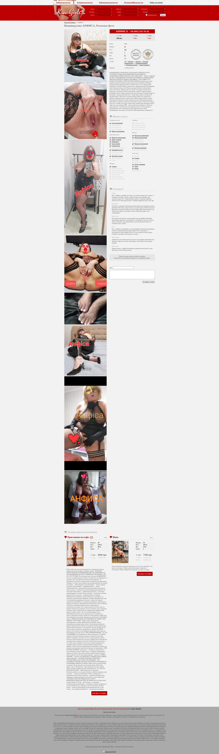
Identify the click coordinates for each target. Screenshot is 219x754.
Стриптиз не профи (139, 125)
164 (125, 50)
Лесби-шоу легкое (139, 129)
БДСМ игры (138, 162)
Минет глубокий (116, 139)
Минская (130, 61)
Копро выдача (116, 175)
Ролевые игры (116, 146)
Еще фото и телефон (99, 693)
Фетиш (136, 168)
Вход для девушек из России (121, 709)
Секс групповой (116, 127)
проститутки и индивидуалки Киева (104, 747)
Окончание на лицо (117, 152)
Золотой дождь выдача (118, 170)
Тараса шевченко (144, 65)
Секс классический (117, 123)
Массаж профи (138, 139)
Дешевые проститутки (85, 2)
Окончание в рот (116, 154)
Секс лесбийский (116, 129)
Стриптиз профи (139, 123)
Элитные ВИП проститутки (133, 2)
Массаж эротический (140, 148)
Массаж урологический (141, 144)
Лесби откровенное (139, 127)
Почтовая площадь (131, 65)
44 (125, 47)
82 (125, 55)
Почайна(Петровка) (141, 63)
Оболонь (138, 61)
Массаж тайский (139, 142)
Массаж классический (140, 137)
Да (125, 61)
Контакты (138, 709)
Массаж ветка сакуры (140, 150)
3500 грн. (119, 38)
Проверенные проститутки (108, 2)
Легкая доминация (139, 164)
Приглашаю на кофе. (78, 537)
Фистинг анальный (117, 177)
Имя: (111, 268)
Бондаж (136, 156)
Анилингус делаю (117, 168)
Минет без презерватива (119, 137)
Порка (136, 166)
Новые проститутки (63, 2)
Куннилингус (115, 142)
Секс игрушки (116, 144)
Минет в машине (116, 158)
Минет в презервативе (118, 131)
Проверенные (152, 15)
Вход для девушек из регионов (104, 709)
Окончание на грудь (117, 150)
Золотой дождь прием (118, 172)
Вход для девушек (156, 2)
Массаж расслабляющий (141, 135)
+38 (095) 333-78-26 (139, 31)
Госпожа (136, 158)
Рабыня (136, 160)
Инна (115, 537)
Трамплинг (137, 170)
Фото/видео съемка (117, 156)
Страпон (114, 166)
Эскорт (114, 160)
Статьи (133, 709)
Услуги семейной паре (118, 148)
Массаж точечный (139, 146)
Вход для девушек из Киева (86, 709)
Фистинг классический (118, 179)
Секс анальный (116, 125)
